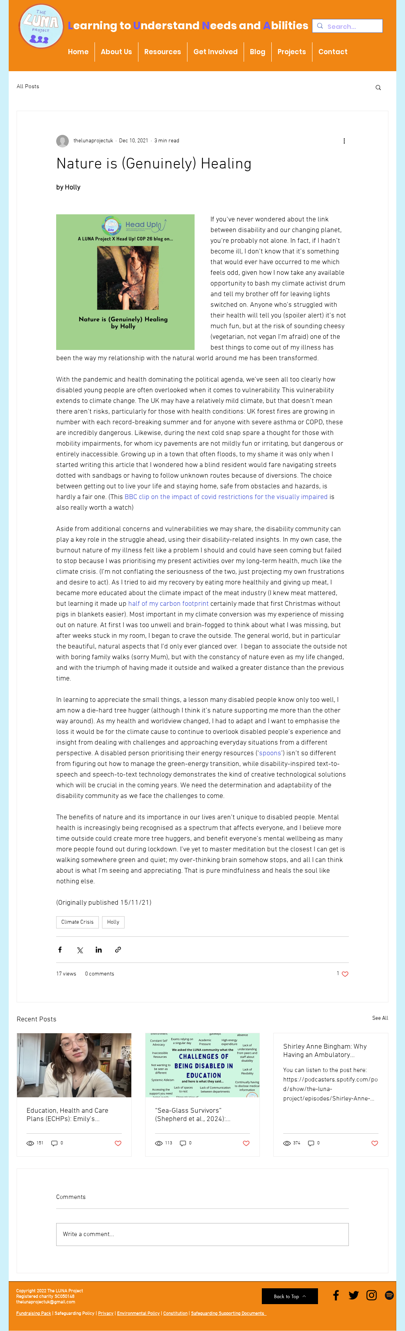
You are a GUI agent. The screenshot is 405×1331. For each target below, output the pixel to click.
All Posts (28, 86)
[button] (378, 87)
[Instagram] (372, 1295)
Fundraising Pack (33, 1313)
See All (380, 1018)
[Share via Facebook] (60, 949)
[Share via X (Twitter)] (79, 949)
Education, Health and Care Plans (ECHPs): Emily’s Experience (67, 1115)
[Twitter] (354, 1295)
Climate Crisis (77, 922)
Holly (113, 922)
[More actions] (344, 141)
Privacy (106, 1313)
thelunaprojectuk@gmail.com (45, 1302)
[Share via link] (118, 949)
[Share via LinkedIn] (98, 949)
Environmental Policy (138, 1313)
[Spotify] (389, 1295)
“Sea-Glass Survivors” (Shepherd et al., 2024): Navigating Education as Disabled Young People (191, 1115)
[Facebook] (336, 1295)
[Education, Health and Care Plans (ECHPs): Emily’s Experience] (74, 1065)
